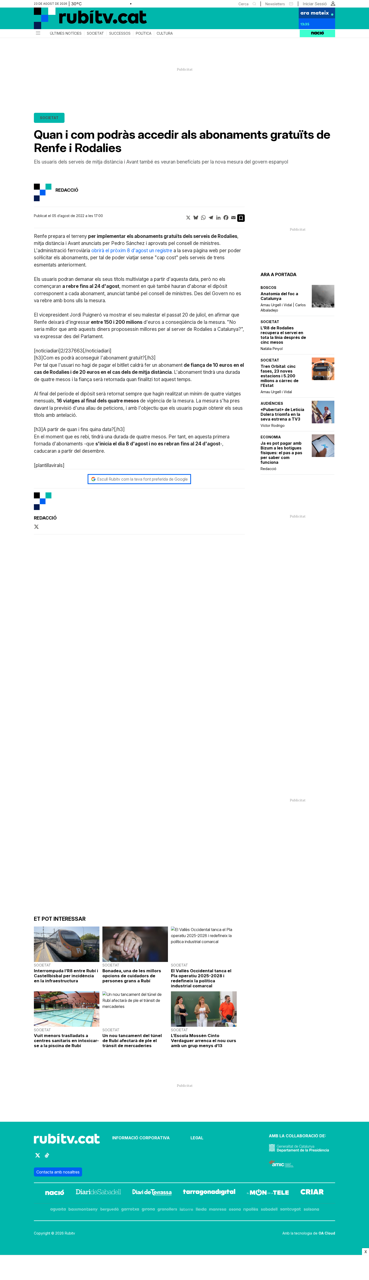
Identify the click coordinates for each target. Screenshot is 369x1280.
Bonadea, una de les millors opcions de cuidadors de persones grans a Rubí (131, 975)
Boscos (268, 287)
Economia (271, 437)
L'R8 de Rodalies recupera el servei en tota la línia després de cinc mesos (283, 335)
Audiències (272, 403)
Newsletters (275, 4)
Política (143, 33)
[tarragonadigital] (209, 1193)
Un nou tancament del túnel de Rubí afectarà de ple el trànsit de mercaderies (132, 1040)
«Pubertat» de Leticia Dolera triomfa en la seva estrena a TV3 (282, 414)
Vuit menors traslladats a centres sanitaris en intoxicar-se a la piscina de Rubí (66, 1040)
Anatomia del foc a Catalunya (279, 296)
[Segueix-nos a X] (37, 1157)
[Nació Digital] (83, 20)
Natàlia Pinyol (272, 348)
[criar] (312, 1193)
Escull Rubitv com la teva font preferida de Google (142, 479)
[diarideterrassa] (152, 1193)
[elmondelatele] (268, 1193)
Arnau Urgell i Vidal (276, 392)
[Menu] (37, 33)
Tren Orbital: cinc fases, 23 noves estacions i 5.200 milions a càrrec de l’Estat (279, 376)
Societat (95, 33)
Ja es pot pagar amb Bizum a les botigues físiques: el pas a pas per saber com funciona (281, 453)
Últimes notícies (66, 33)
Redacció (268, 469)
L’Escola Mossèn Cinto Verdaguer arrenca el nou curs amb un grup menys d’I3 (203, 1040)
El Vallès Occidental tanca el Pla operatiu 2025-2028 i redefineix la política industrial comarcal (201, 978)
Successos (120, 33)
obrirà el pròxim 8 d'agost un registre (131, 250)
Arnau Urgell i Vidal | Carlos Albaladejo (283, 307)
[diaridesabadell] (98, 1193)
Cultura (165, 33)
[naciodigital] (54, 1193)
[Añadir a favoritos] (241, 218)
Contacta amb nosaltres (58, 1171)
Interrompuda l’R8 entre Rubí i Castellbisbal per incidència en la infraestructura (66, 975)
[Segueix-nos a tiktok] (47, 1157)
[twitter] (36, 527)
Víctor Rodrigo (273, 425)
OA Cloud (327, 1233)
